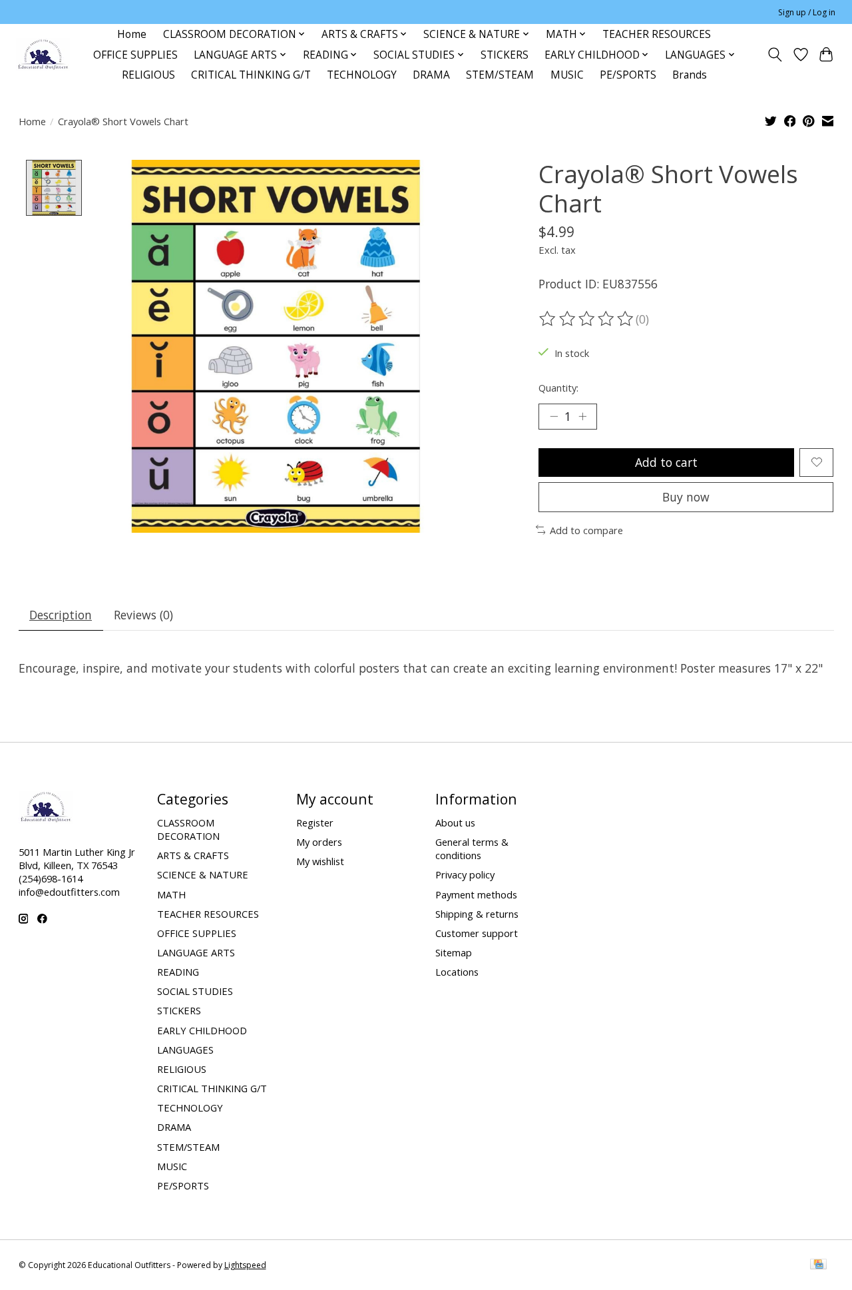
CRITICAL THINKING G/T (251, 75)
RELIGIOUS (148, 75)
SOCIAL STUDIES (195, 991)
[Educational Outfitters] (43, 55)
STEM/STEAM (500, 75)
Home (131, 34)
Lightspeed (245, 1265)
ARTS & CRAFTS (193, 855)
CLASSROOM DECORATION (188, 829)
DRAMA (431, 75)
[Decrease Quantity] (553, 416)
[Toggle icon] (774, 55)
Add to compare (586, 530)
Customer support (476, 933)
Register (314, 822)
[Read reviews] (587, 319)
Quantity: (558, 387)
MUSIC (567, 75)
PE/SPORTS (628, 75)
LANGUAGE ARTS (196, 952)
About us (455, 822)
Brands (689, 75)
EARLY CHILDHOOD (202, 1030)
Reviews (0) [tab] (143, 615)
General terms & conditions (472, 848)
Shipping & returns (477, 913)
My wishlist (320, 861)
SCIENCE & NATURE (202, 874)
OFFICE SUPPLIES (135, 55)
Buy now (686, 497)
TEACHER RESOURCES (656, 34)
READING (178, 971)
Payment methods (476, 894)
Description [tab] (60, 615)
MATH (171, 894)
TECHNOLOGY (362, 75)
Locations (457, 971)
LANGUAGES (185, 1049)
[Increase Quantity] (582, 416)
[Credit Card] (818, 1265)
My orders (319, 841)
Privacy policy (465, 874)
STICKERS (505, 55)
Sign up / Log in (806, 12)
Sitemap (453, 952)
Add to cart (666, 462)
